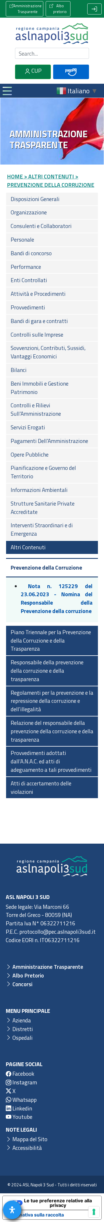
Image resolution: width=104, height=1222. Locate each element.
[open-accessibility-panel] (12, 1210)
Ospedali (22, 1037)
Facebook (22, 1073)
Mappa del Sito (29, 1139)
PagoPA (71, 78)
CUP (36, 70)
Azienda (21, 1020)
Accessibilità (26, 1147)
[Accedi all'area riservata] (94, 8)
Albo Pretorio (27, 975)
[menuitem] (52, 199)
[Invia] (81, 53)
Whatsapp (24, 1099)
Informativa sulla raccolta (35, 1215)
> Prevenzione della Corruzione (50, 180)
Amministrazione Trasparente (27, 8)
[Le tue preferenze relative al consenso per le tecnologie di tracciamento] (93, 1211)
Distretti (22, 1029)
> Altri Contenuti (49, 176)
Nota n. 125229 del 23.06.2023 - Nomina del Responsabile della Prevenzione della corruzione (56, 598)
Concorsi (21, 984)
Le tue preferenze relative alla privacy (58, 1203)
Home (15, 176)
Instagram (24, 1082)
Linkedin (21, 1108)
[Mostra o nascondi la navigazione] (7, 91)
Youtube (21, 1116)
